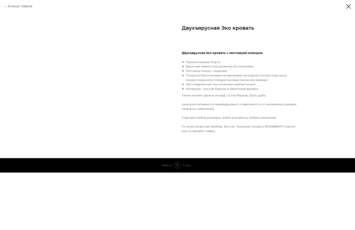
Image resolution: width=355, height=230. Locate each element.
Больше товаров (20, 6)
